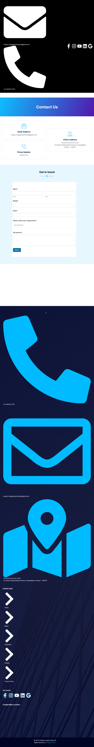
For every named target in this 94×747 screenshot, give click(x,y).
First (14, 196)
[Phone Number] (23, 146)
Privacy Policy (50, 742)
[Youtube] (79, 46)
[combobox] (44, 225)
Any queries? (17, 232)
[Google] (90, 46)
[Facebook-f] (68, 46)
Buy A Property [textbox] (18, 225)
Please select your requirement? (25, 221)
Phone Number (24, 152)
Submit (16, 250)
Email (15, 211)
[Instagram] (74, 46)
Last (46, 196)
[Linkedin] (85, 46)
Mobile (16, 201)
